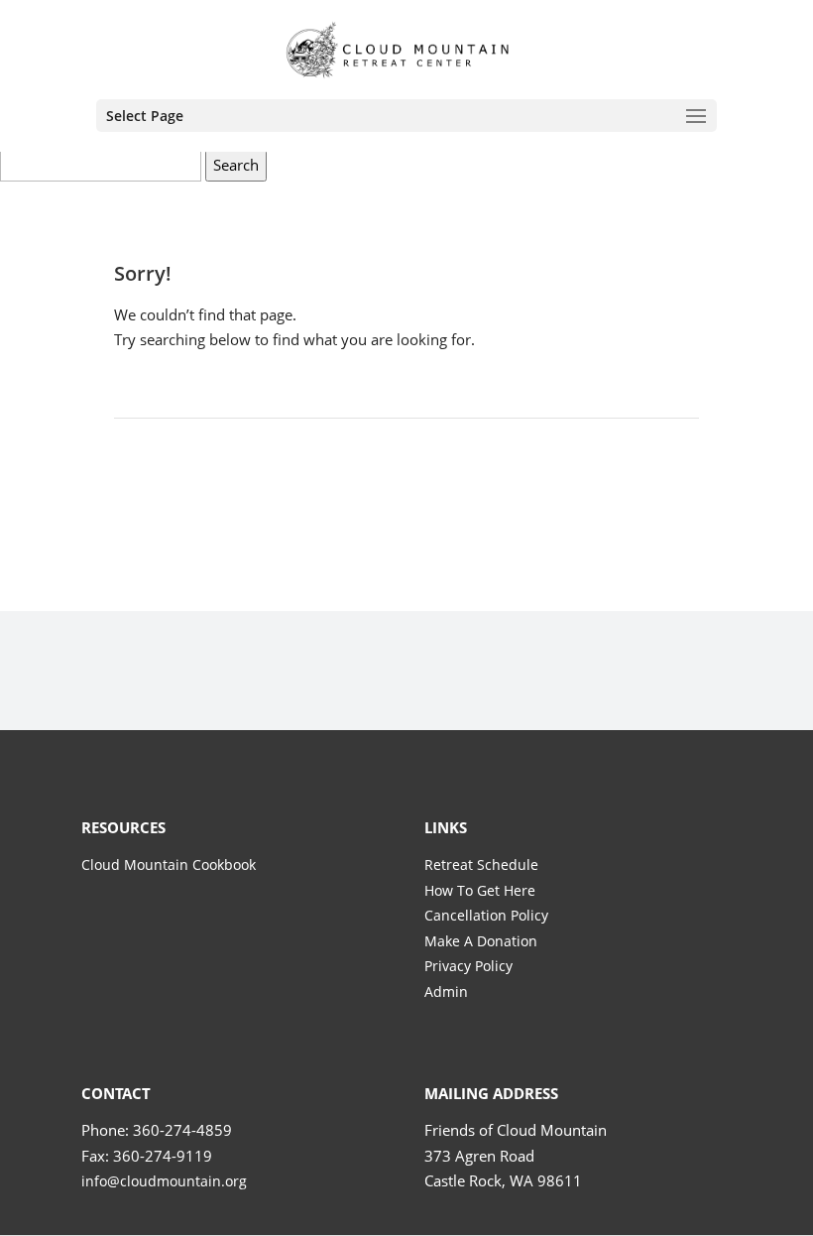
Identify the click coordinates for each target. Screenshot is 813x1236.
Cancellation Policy (486, 915)
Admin (446, 991)
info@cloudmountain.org (164, 1181)
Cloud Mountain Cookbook (168, 864)
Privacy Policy (468, 965)
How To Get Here (479, 890)
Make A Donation (480, 940)
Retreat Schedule (481, 864)
